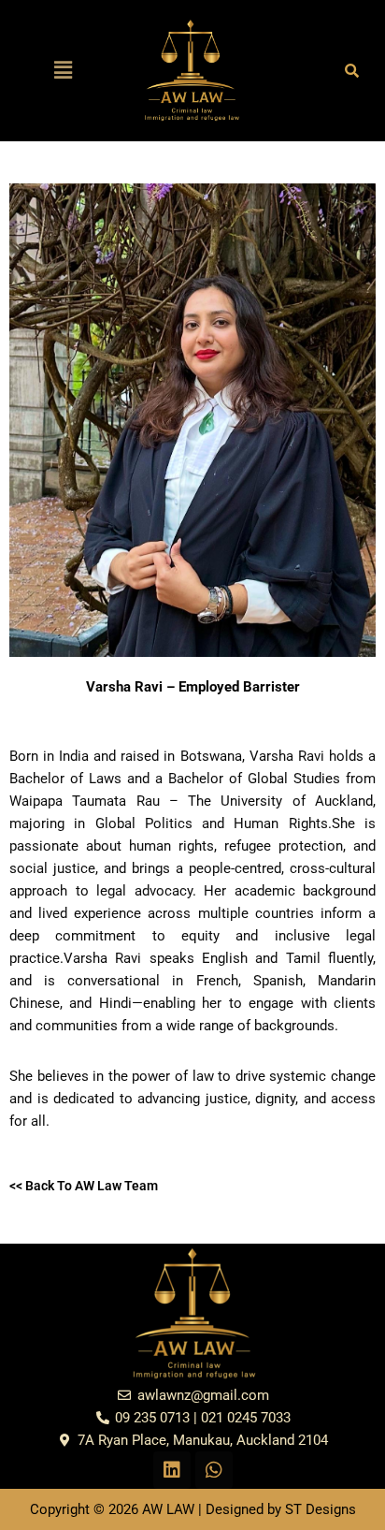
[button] (63, 70)
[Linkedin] (172, 1470)
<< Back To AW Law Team (83, 1185)
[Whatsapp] (214, 1470)
